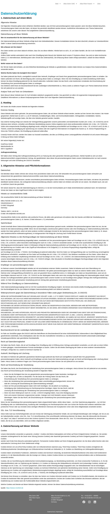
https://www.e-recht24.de (14, 488)
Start (56, 4)
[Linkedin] (95, 502)
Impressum (59, 511)
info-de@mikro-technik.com (92, 498)
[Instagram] (89, 502)
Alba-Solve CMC (69, 4)
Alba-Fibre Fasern (86, 4)
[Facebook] (84, 502)
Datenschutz (51, 511)
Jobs (98, 4)
